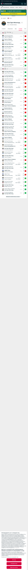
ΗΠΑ (11, 18)
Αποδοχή (14, 559)
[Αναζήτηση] (22, 4)
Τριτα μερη (17, 547)
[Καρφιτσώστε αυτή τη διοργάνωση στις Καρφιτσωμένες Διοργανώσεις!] (12, 33)
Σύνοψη (4, 28)
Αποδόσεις (10, 28)
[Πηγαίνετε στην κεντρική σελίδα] (7, 4)
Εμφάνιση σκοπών (14, 567)
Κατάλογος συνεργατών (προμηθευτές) (9, 557)
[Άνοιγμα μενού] (25, 4)
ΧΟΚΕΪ (4, 18)
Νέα (16, 28)
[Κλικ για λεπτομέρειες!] (13, 36)
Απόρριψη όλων (14, 563)
